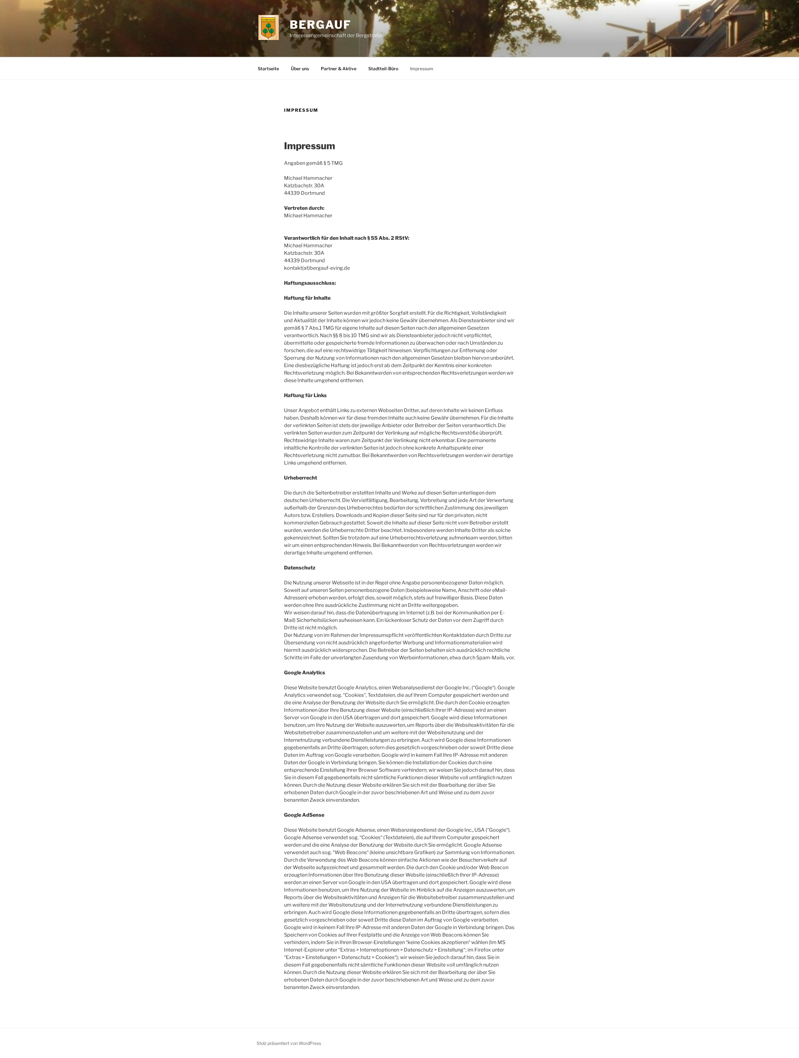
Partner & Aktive (338, 68)
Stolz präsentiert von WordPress (289, 1043)
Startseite (268, 68)
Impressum (421, 68)
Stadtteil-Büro (383, 68)
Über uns (300, 68)
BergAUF (320, 25)
